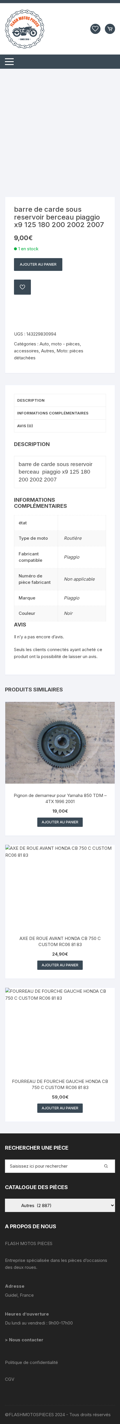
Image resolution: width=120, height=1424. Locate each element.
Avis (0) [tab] (25, 425)
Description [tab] (31, 400)
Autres (47, 351)
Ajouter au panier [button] (60, 822)
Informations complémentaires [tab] (53, 413)
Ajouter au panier (38, 264)
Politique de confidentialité (31, 1362)
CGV (9, 1379)
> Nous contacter (25, 1340)
